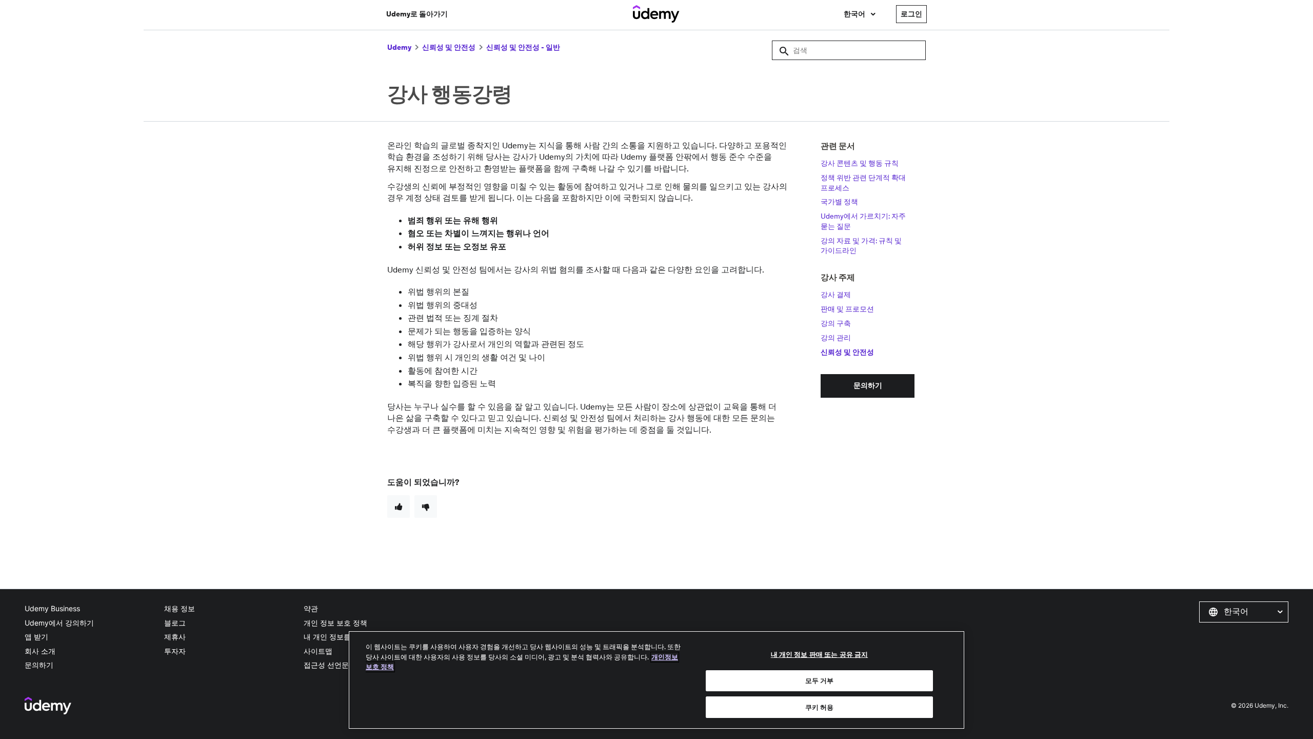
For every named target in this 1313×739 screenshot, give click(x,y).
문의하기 (39, 664)
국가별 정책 (839, 201)
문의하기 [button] (867, 385)
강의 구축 (836, 323)
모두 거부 (819, 680)
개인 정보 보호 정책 (335, 622)
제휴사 (175, 636)
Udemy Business (52, 608)
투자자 (175, 651)
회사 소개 (40, 651)
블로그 (175, 622)
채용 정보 (179, 608)
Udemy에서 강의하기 (59, 622)
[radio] (398, 506)
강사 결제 (836, 294)
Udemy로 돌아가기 (417, 13)
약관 (311, 608)
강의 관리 (836, 337)
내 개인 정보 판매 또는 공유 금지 (819, 654)
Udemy (399, 47)
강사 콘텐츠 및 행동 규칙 (860, 163)
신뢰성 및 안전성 (448, 47)
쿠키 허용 (819, 707)
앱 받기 (36, 636)
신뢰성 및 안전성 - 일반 (523, 47)
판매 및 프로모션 (847, 309)
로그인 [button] (911, 13)
